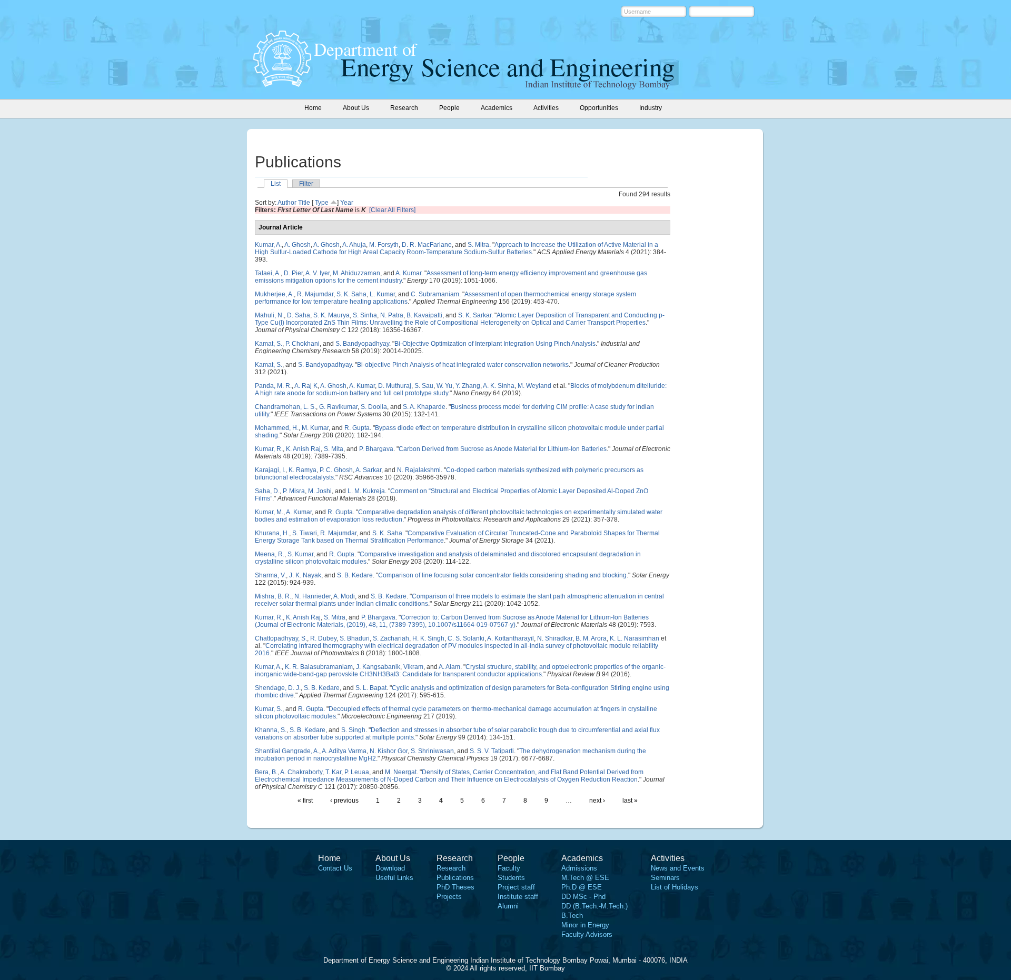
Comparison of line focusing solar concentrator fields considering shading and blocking (502, 575)
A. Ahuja (354, 244)
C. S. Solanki (466, 638)
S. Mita (333, 449)
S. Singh (353, 730)
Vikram (413, 667)
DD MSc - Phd (583, 897)
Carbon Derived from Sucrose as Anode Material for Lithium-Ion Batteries (503, 449)
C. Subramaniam (435, 294)
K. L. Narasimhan (634, 638)
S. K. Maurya (331, 315)
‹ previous (344, 800)
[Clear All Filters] (392, 210)
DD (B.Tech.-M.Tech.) (594, 906)
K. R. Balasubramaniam (319, 667)
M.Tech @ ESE (585, 878)
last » (630, 800)
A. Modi (344, 596)
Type (322, 202)
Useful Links (394, 878)
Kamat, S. (268, 343)
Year (346, 202)
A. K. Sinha (498, 385)
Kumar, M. (269, 512)
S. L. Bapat (370, 688)
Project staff (516, 887)
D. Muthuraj (394, 385)
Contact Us (335, 868)
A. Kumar (408, 273)
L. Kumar (382, 294)
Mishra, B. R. (273, 596)
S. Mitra (478, 244)
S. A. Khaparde (424, 407)
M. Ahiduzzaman (356, 273)
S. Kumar (300, 554)
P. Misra (294, 491)
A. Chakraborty (301, 772)
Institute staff (518, 897)
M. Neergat (401, 772)
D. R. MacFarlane (427, 244)
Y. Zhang (467, 385)
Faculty (509, 868)
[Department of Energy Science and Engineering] (282, 83)
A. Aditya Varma (344, 751)
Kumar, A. (268, 244)
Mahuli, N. (269, 315)
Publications (455, 878)
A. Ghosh (297, 244)
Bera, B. (266, 772)
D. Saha (298, 315)
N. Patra (391, 315)
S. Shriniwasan (432, 751)
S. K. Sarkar (474, 315)
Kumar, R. (269, 449)
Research (451, 868)
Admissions (579, 868)
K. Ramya (302, 470)
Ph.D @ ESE (581, 887)
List (276, 183)
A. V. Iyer (317, 273)
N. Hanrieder (312, 596)
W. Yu (444, 385)
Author (286, 202)
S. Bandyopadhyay (362, 343)
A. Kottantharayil (510, 638)
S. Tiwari (304, 533)
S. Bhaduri (355, 638)
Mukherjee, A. (274, 294)
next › (597, 800)
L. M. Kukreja (366, 491)
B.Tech (572, 915)
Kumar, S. (268, 709)
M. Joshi (320, 491)
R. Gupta (357, 428)
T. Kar (333, 772)
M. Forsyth (384, 244)
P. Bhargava (376, 449)
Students (511, 878)
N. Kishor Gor (389, 751)
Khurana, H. (272, 533)
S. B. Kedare (355, 575)
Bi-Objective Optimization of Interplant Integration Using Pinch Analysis (495, 343)
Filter (306, 183)
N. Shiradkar (554, 638)
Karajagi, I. (270, 470)
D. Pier (293, 273)
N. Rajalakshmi (419, 470)
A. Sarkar (368, 470)
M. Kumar (315, 428)
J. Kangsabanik (378, 667)
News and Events (678, 868)
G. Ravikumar (338, 407)
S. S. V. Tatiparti (492, 751)
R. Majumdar (315, 294)
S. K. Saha (351, 294)
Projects (449, 897)
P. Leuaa (356, 772)
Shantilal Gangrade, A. (287, 751)
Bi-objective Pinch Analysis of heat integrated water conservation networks (463, 364)
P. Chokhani (302, 343)
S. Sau (423, 385)
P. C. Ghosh (336, 470)
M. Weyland (534, 385)
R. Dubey (323, 638)
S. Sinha (365, 315)
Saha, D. (267, 491)
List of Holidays (674, 887)
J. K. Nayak (305, 575)
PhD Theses (455, 887)
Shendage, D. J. (278, 688)
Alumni (508, 906)
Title (304, 202)
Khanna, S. (270, 730)
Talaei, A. (268, 273)
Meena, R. (269, 554)
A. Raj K (306, 385)
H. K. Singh (428, 638)
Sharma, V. (270, 575)
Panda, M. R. (273, 385)
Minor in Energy (585, 925)
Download (390, 868)
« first (305, 800)
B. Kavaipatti (424, 315)
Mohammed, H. (277, 428)
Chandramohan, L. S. (285, 407)
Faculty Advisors (586, 934)
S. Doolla (374, 407)
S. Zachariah (391, 638)
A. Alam (449, 667)
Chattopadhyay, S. (281, 638)
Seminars (665, 878)
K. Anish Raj (303, 449)
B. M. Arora (591, 638)
